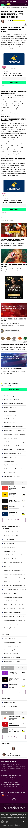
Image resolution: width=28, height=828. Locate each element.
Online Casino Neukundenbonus (12, 612)
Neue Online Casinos (9, 422)
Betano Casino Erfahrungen (12, 489)
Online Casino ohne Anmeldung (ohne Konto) (13, 786)
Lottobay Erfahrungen (14, 731)
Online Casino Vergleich (5, 7)
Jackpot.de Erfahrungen (14, 673)
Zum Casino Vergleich (14, 520)
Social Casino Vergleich (10, 638)
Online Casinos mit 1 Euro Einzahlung (14, 449)
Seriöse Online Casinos (10, 411)
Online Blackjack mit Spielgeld (12, 661)
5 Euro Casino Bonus (9, 551)
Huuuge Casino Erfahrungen (12, 686)
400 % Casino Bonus (9, 543)
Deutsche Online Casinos (10, 438)
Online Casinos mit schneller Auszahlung (15, 434)
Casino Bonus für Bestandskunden (13, 624)
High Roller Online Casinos (11, 465)
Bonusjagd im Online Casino (9, 777)
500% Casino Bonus (9, 547)
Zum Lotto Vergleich (14, 737)
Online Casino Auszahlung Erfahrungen (14, 442)
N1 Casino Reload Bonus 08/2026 (11, 369)
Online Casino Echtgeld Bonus (12, 536)
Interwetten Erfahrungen (12, 495)
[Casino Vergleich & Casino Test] (6, 4)
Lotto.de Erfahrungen (14, 725)
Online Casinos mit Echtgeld (11, 415)
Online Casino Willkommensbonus (13, 597)
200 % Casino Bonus (9, 539)
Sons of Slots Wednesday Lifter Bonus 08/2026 (14, 265)
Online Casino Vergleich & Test (12, 399)
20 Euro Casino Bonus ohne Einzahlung (14, 578)
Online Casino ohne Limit (8, 789)
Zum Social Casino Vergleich (14, 692)
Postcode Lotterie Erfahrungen (13, 718)
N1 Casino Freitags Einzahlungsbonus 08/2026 (13, 320)
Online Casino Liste (9, 419)
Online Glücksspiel (9, 461)
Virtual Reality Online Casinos (12, 476)
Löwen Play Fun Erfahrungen (13, 680)
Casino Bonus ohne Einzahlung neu (13, 559)
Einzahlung (7, 566)
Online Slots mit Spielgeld (11, 646)
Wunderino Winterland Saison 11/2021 (14, 345)
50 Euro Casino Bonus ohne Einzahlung (14, 585)
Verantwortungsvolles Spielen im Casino (12, 775)
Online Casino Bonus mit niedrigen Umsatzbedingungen (15, 620)
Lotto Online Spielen (9, 702)
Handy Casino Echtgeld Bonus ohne (13, 562)
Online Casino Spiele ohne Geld (12, 642)
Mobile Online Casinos (10, 457)
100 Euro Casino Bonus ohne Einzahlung (15, 589)
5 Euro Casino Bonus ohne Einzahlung (14, 570)
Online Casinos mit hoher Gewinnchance (15, 430)
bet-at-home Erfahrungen (12, 514)
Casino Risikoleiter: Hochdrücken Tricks (11, 784)
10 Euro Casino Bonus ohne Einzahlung (14, 574)
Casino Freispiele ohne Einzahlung (13, 601)
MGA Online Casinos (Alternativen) (13, 426)
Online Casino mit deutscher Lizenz (13, 403)
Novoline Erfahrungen (14, 508)
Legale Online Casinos (10, 407)
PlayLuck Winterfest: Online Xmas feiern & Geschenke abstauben (12, 240)
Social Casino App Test (10, 650)
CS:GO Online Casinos (10, 472)
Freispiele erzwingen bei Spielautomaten (12, 780)
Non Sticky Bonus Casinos (11, 628)
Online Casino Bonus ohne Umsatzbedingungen (15, 616)
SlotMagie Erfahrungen (14, 501)
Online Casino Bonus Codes (11, 532)
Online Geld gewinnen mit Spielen (10, 782)
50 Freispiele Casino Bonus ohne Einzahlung (15, 608)
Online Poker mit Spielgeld (11, 653)
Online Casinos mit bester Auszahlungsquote (15, 446)
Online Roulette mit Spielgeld (12, 657)
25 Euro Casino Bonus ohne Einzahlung (14, 582)
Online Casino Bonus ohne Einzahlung (14, 555)
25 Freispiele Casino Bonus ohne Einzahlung (15, 605)
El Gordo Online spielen (10, 706)
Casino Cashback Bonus (10, 593)
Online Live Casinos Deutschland (13, 469)
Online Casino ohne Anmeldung (12, 453)
